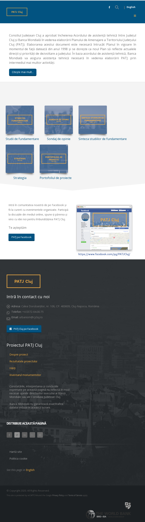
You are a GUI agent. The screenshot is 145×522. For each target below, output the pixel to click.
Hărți (12, 368)
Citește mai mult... (23, 72)
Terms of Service (75, 495)
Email (40, 435)
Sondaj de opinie (58, 139)
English (131, 7)
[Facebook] (109, 7)
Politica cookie (18, 458)
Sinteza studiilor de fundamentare (103, 139)
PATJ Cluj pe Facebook (25, 329)
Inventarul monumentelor (25, 375)
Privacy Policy (58, 495)
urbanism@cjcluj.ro (31, 317)
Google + (32, 435)
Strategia (19, 178)
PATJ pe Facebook (22, 237)
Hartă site (15, 452)
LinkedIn (24, 435)
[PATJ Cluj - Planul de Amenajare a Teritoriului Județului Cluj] (17, 12)
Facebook (9, 435)
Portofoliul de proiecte (56, 178)
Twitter (17, 435)
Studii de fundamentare (22, 139)
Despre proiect (18, 354)
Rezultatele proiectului (23, 361)
